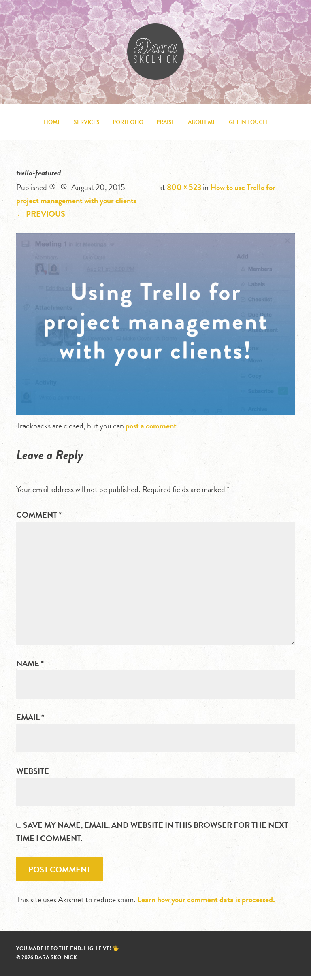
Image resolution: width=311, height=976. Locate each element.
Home (52, 122)
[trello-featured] (155, 412)
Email (30, 717)
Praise (165, 122)
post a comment (151, 426)
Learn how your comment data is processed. (206, 899)
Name (30, 663)
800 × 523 (184, 187)
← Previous (40, 214)
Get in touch (248, 122)
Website (32, 771)
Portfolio (128, 122)
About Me (202, 122)
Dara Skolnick (155, 51)
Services (87, 122)
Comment (39, 515)
